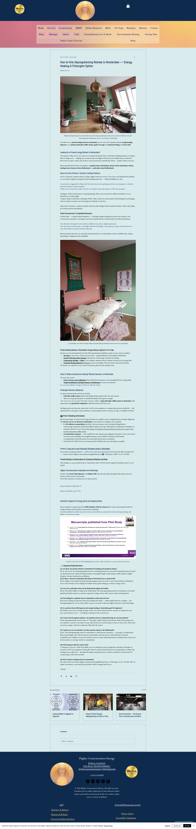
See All (144, 690)
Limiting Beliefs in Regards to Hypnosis (63, 715)
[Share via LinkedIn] (71, 676)
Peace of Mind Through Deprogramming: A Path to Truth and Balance (97, 715)
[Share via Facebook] (61, 676)
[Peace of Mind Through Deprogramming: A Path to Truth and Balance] (98, 702)
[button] (128, 6)
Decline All (177, 826)
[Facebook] (108, 781)
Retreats (63, 669)
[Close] (193, 825)
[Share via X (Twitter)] (66, 676)
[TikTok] (88, 781)
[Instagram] (103, 781)
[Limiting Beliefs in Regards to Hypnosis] (65, 702)
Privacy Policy (108, 826)
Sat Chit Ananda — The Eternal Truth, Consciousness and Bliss (130, 715)
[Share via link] (76, 676)
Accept (187, 826)
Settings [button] (167, 826)
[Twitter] (98, 781)
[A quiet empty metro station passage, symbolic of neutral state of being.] (131, 702)
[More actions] (134, 57)
